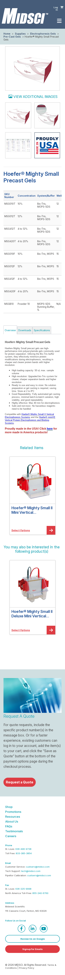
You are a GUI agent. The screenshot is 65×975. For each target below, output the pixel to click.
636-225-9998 (23, 888)
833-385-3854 (24, 853)
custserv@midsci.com (38, 866)
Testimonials (14, 831)
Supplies (20, 33)
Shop (9, 807)
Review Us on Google (32, 938)
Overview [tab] (10, 330)
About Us (11, 821)
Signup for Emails (32, 949)
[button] (61, 7)
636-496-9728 (23, 849)
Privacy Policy (26, 967)
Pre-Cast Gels (12, 36)
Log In (56, 8)
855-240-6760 (40, 893)
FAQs (8, 826)
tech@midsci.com (30, 871)
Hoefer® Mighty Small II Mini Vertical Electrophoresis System (32, 510)
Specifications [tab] (42, 330)
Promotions (13, 811)
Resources (12, 816)
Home (6, 33)
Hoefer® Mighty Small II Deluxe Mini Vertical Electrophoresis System (32, 613)
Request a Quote (19, 782)
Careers (10, 836)
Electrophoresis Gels (43, 33)
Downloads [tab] (24, 330)
